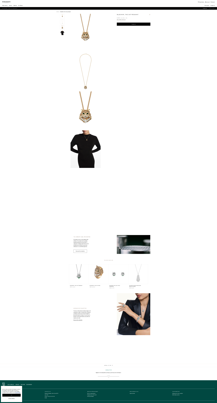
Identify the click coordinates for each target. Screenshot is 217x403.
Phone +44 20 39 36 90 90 (50, 396)
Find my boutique (90, 396)
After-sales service (175, 394)
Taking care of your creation (177, 393)
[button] (108, 377)
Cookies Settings (11, 398)
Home (58, 11)
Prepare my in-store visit (91, 394)
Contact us (205, 8)
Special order (132, 393)
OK (11, 395)
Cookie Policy (17, 392)
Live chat (46, 394)
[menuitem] (201, 2)
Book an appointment (91, 393)
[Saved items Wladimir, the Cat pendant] (149, 14)
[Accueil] (3, 384)
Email (46, 397)
